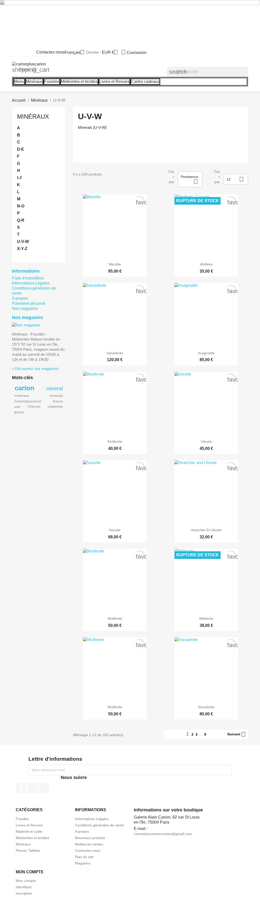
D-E (20, 149)
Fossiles (22, 819)
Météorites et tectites (32, 838)
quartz (19, 412)
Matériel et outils (29, 831)
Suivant (236, 734)
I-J (19, 177)
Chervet (34, 406)
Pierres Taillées (28, 850)
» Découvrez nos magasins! (35, 368)
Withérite (206, 618)
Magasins (82, 863)
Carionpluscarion (27, 401)
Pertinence (189, 180)
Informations (26, 271)
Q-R (20, 220)
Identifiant (23, 887)
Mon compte (26, 881)
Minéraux (33, 116)
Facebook (21, 788)
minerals (56, 396)
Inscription (24, 893)
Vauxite (115, 530)
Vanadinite (114, 353)
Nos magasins (25, 308)
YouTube (32, 788)
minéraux (21, 396)
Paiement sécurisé (28, 303)
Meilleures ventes (89, 844)
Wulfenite (114, 441)
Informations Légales (31, 283)
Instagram (44, 788)
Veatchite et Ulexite (206, 530)
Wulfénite (114, 618)
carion (24, 388)
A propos (20, 298)
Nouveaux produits (90, 838)
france (58, 401)
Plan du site (84, 857)
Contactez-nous (50, 52)
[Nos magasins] (26, 325)
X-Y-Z (22, 248)
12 (235, 179)
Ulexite (206, 441)
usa (17, 406)
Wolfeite (206, 264)
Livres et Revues (29, 825)
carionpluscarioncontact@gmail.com (163, 834)
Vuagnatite (206, 353)
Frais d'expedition (28, 278)
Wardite (115, 264)
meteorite (55, 406)
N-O (20, 206)
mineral (54, 388)
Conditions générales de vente (99, 825)
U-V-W (23, 241)
